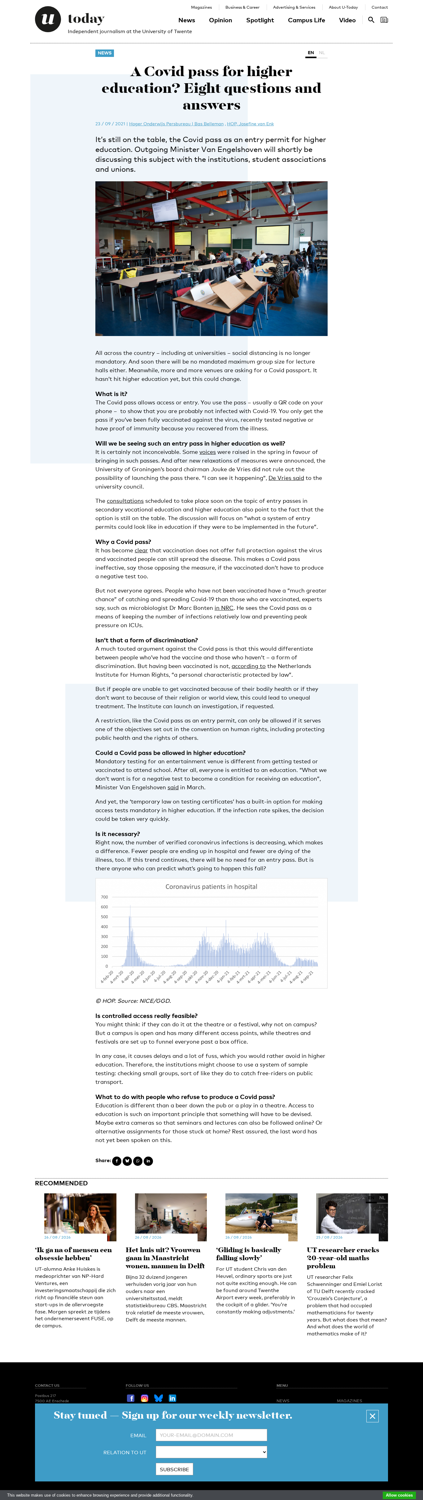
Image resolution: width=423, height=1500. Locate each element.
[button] (372, 1416)
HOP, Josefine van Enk (250, 123)
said (173, 787)
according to (249, 665)
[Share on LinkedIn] (148, 1161)
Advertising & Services (294, 7)
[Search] (384, 20)
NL (322, 52)
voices (207, 451)
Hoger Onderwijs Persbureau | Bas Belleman (176, 123)
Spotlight (260, 20)
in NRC (224, 607)
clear (141, 550)
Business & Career (242, 7)
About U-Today (343, 7)
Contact (380, 7)
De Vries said (286, 477)
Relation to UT (124, 1452)
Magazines (201, 7)
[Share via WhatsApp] (137, 1161)
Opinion (220, 20)
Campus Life (306, 20)
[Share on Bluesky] (127, 1161)
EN (311, 52)
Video (347, 20)
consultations (125, 500)
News (186, 20)
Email (138, 1435)
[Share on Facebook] (116, 1161)
